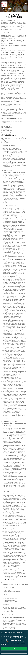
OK (14, 648)
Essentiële (14, 652)
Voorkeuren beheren (5, 641)
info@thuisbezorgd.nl (10, 135)
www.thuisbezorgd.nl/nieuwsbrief (11, 623)
